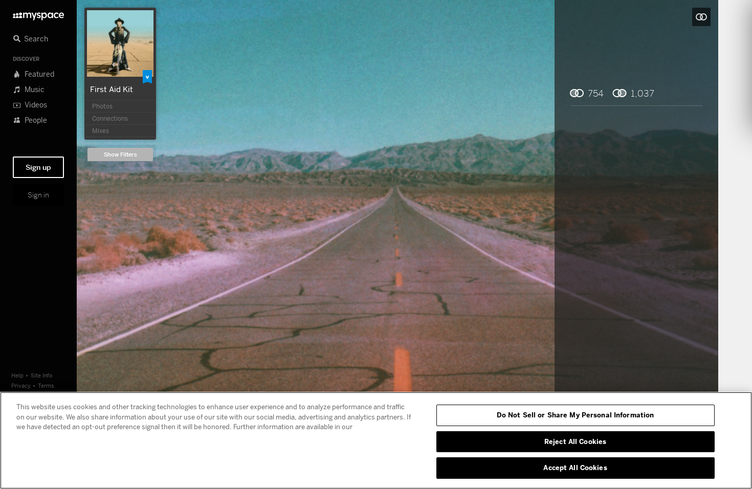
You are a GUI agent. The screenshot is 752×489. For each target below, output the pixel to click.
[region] (376, 440)
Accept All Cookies (575, 467)
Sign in (38, 194)
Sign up (38, 167)
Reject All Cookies (575, 441)
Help (17, 375)
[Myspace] (38, 13)
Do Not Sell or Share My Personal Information (575, 414)
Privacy (21, 385)
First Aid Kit (111, 89)
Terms (46, 385)
